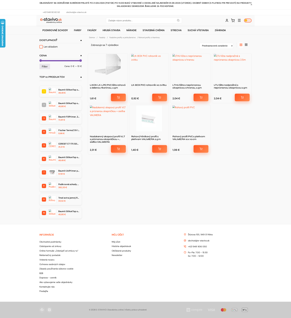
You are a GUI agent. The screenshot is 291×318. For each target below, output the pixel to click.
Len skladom (51, 46)
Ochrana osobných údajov (52, 264)
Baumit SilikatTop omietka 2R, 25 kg (68, 103)
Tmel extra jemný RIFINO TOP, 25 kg (68, 197)
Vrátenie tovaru (46, 259)
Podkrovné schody (55, 30)
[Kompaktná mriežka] (246, 45)
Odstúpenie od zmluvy (50, 246)
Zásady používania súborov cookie (56, 268)
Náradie (131, 30)
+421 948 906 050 (197, 246)
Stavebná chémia (154, 30)
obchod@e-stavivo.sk (198, 240)
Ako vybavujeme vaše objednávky (55, 282)
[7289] (201, 149)
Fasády (92, 30)
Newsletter (117, 255)
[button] (144, 20)
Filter (45, 66)
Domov (92, 37)
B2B (41, 273)
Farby (77, 30)
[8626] (118, 97)
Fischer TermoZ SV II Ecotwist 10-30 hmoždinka (68, 130)
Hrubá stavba (111, 30)
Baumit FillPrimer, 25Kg (68, 116)
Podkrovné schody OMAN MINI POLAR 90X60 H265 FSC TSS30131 (68, 184)
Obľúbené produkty (121, 250)
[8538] (159, 97)
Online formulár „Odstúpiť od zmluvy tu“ (58, 250)
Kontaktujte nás (47, 286)
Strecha (176, 30)
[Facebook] (42, 309)
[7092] (159, 149)
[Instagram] (49, 309)
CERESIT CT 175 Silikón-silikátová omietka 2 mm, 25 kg (68, 143)
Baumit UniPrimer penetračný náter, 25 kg (68, 170)
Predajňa (43, 291)
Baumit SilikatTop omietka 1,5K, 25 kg (68, 211)
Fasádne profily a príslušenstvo (122, 37)
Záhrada (220, 30)
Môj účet (116, 241)
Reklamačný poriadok (49, 255)
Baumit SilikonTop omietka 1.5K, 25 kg (68, 89)
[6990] (242, 97)
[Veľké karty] (241, 45)
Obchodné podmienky (50, 241)
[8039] (201, 97)
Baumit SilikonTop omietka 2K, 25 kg (68, 157)
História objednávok (121, 246)
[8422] (118, 149)
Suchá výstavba (198, 30)
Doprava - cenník (48, 277)
